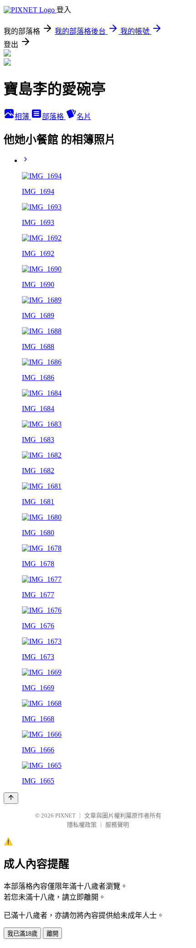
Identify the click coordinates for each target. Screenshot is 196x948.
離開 (52, 933)
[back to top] (11, 798)
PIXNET (65, 815)
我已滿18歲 (22, 933)
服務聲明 (117, 824)
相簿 (23, 116)
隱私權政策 (82, 824)
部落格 (54, 116)
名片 (84, 116)
